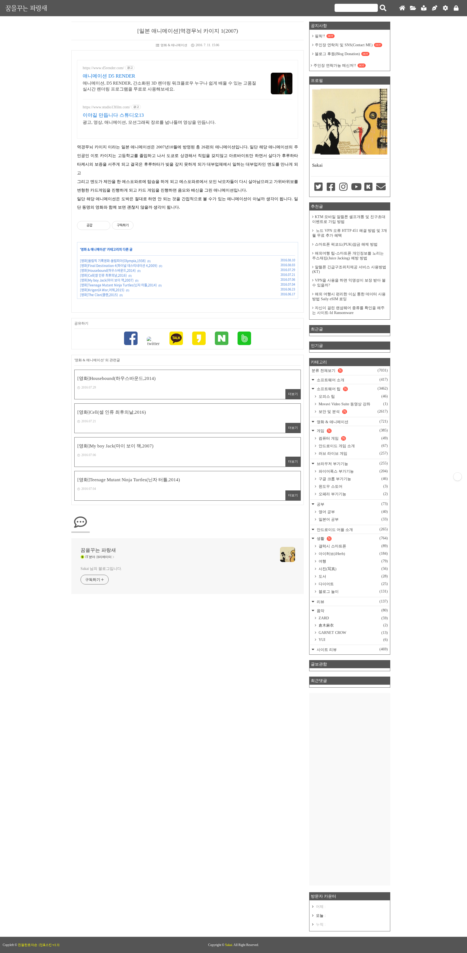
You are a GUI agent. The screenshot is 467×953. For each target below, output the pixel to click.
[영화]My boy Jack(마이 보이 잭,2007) (107, 280)
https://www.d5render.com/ (103, 68)
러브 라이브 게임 (353, 453)
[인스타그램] (343, 187)
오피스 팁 (353, 396)
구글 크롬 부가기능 (353, 479)
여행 (353, 561)
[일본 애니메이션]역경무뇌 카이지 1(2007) (187, 31)
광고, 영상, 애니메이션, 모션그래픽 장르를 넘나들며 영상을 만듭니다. (149, 122)
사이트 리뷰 (352, 649)
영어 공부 (353, 512)
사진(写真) (353, 569)
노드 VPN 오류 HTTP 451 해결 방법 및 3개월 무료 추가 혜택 (349, 233)
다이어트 (353, 584)
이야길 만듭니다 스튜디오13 (113, 115)
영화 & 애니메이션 (174, 45)
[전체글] (413, 8)
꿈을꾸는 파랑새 (26, 8)
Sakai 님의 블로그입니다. (101, 569)
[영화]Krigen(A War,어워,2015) (102, 289)
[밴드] (244, 339)
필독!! (324, 36)
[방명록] (423, 8)
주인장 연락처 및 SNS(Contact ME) (348, 45)
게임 (352, 430)
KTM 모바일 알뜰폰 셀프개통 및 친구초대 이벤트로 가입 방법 (348, 219)
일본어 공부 (353, 519)
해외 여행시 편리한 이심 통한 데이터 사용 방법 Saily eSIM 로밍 (349, 296)
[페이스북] (131, 339)
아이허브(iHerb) (353, 553)
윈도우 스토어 (353, 486)
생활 (352, 538)
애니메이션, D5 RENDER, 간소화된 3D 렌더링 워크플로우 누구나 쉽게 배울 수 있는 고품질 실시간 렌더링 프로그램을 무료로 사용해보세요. (169, 86)
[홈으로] (402, 8)
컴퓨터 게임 (353, 438)
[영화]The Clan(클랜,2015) (99, 294)
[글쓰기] (434, 8)
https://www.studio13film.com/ (106, 107)
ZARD (353, 618)
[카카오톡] (176, 339)
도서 (353, 576)
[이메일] (381, 187)
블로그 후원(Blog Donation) (341, 54)
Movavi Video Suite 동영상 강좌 (353, 404)
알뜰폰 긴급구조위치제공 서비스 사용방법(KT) (349, 269)
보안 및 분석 (353, 411)
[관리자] (445, 8)
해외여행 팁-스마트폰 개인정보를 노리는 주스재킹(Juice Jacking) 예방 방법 (348, 255)
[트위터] (153, 341)
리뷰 (352, 601)
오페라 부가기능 (353, 494)
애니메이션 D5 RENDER (109, 76)
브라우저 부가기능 (352, 463)
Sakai (228, 945)
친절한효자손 (27, 945)
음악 (352, 610)
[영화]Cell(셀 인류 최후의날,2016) (103, 275)
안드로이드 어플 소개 (352, 529)
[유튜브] (356, 187)
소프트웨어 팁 (352, 388)
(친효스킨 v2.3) (49, 945)
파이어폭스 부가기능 (353, 471)
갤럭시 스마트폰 (353, 546)
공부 (352, 504)
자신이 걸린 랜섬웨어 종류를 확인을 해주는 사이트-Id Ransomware (348, 310)
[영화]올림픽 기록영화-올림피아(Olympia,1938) (113, 260)
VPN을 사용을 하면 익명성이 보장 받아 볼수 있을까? (349, 282)
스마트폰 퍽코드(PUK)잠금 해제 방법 (346, 244)
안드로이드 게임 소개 (353, 446)
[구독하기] (457, 477)
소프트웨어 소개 (352, 379)
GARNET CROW (353, 633)
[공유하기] (97, 225)
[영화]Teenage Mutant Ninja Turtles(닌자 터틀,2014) (118, 285)
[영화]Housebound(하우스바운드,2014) (108, 270)
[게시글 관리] (104, 225)
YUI (353, 640)
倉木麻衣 (353, 625)
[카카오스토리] (199, 339)
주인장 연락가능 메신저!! (338, 65)
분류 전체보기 (350, 370)
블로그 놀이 (353, 591)
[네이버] (221, 339)
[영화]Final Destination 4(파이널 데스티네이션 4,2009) (118, 265)
